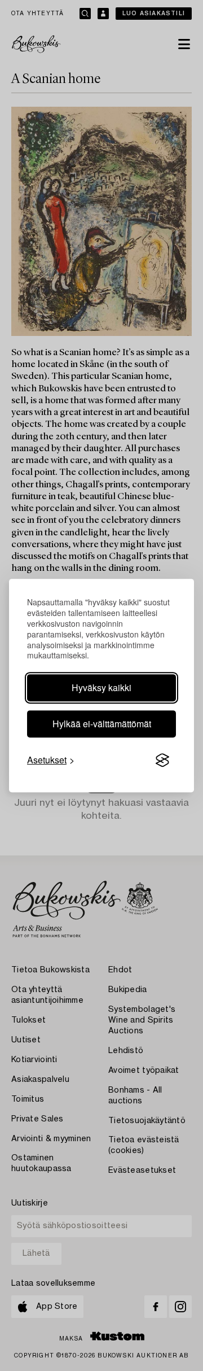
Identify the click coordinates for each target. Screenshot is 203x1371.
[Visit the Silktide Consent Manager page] (162, 760)
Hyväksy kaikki (101, 687)
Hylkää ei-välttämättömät (101, 723)
